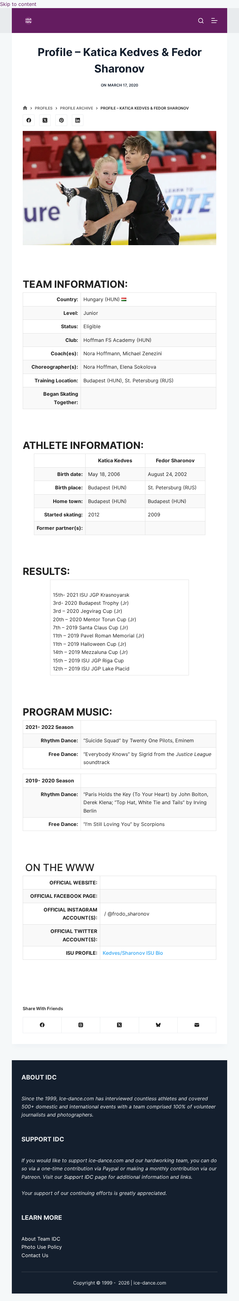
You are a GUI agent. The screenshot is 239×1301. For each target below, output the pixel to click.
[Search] (201, 20)
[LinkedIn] (78, 120)
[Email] (197, 1025)
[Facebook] (29, 120)
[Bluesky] (158, 1025)
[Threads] (81, 1025)
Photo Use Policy (41, 1247)
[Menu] (214, 20)
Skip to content (18, 4)
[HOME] (25, 108)
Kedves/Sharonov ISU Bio (133, 953)
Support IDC (78, 1177)
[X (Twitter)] (45, 120)
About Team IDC (40, 1239)
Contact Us (34, 1255)
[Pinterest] (61, 120)
